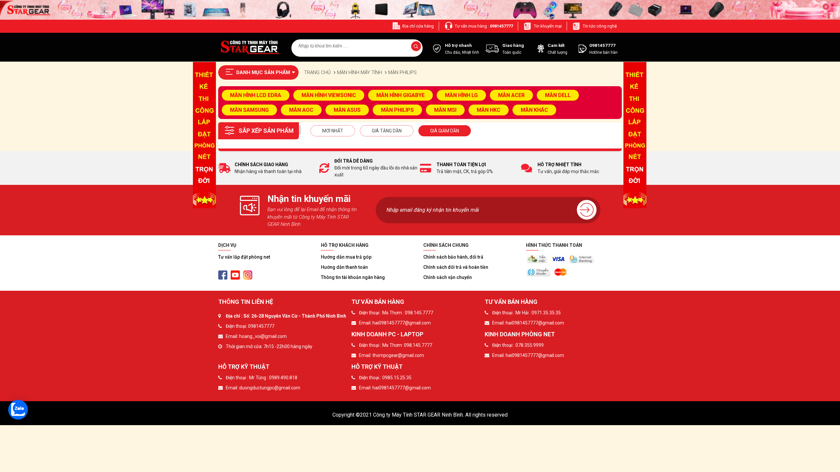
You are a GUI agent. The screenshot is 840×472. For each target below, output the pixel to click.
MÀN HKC (488, 110)
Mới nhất (332, 130)
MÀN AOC (301, 110)
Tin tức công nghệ (600, 26)
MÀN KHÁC (534, 110)
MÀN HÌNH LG (461, 95)
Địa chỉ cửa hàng (418, 26)
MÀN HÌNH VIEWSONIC (329, 95)
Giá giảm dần (444, 130)
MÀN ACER (511, 95)
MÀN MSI (445, 110)
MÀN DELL (558, 95)
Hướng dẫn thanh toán (344, 267)
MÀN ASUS (347, 110)
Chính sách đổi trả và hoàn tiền (455, 267)
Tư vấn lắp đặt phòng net (244, 257)
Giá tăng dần (387, 130)
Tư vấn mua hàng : (484, 26)
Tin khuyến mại (548, 26)
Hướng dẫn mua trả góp (346, 257)
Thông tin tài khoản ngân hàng (353, 277)
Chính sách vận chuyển (447, 277)
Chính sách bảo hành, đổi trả (453, 257)
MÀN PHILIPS (397, 110)
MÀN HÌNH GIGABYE (400, 95)
